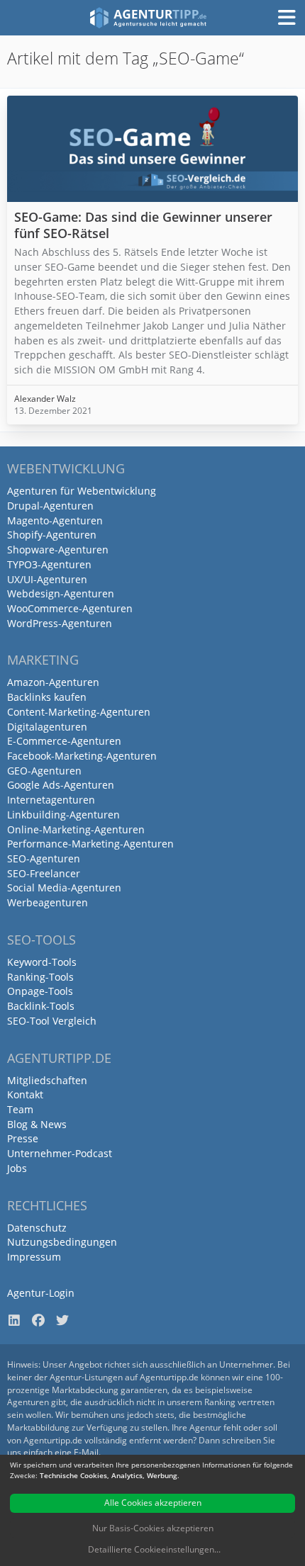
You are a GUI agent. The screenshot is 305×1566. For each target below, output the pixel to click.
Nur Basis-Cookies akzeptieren (153, 1528)
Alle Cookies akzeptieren (152, 1503)
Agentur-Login (40, 1293)
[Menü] (286, 18)
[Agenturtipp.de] (149, 18)
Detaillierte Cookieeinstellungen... (154, 1549)
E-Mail (86, 1452)
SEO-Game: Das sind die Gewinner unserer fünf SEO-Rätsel (143, 225)
